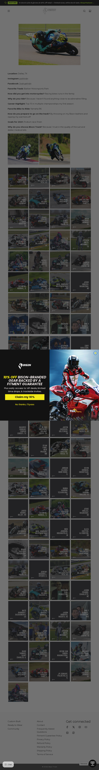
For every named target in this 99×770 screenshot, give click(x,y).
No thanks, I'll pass (24, 404)
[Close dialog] (95, 353)
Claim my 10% (25, 397)
